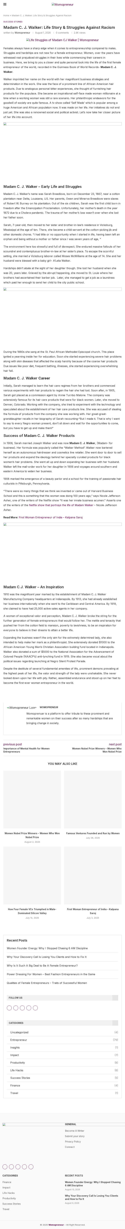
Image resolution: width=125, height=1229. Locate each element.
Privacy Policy (73, 1141)
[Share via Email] (85, 698)
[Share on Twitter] (63, 698)
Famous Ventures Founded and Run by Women (93, 833)
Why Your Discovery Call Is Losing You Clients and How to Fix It (46, 957)
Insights (64, 1047)
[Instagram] (9, 1007)
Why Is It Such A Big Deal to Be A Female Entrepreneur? (42, 965)
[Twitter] (22, 1007)
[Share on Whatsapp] (78, 698)
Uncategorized (64, 1032)
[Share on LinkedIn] (71, 698)
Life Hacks (64, 1070)
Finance (64, 1085)
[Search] (120, 4)
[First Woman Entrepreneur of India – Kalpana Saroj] (93, 875)
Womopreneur (22, 32)
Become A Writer (74, 1131)
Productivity (64, 1062)
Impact (64, 1055)
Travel (64, 1093)
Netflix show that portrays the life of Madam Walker (61, 505)
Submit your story (74, 1136)
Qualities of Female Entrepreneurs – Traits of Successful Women (47, 983)
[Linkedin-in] (15, 1007)
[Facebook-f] (35, 1007)
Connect (70, 1147)
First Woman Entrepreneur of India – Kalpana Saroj (51, 517)
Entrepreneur (64, 1039)
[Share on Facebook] (56, 698)
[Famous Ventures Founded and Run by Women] (93, 799)
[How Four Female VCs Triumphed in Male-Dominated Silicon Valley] (32, 875)
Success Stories (64, 1077)
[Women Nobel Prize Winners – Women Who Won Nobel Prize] (32, 799)
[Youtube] (28, 1007)
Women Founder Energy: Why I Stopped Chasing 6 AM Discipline (47, 948)
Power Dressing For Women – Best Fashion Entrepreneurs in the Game (51, 974)
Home (6, 15)
